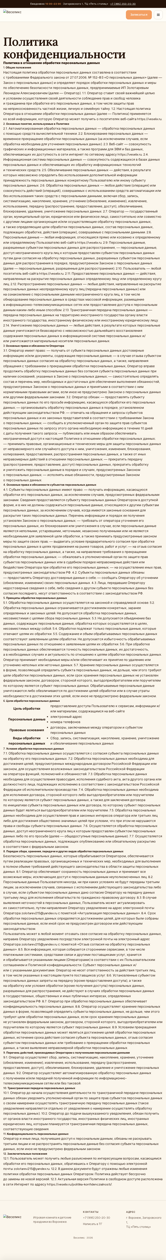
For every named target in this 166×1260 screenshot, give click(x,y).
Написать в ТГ (92, 1224)
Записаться (138, 14)
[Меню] (158, 14)
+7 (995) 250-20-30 (123, 3)
